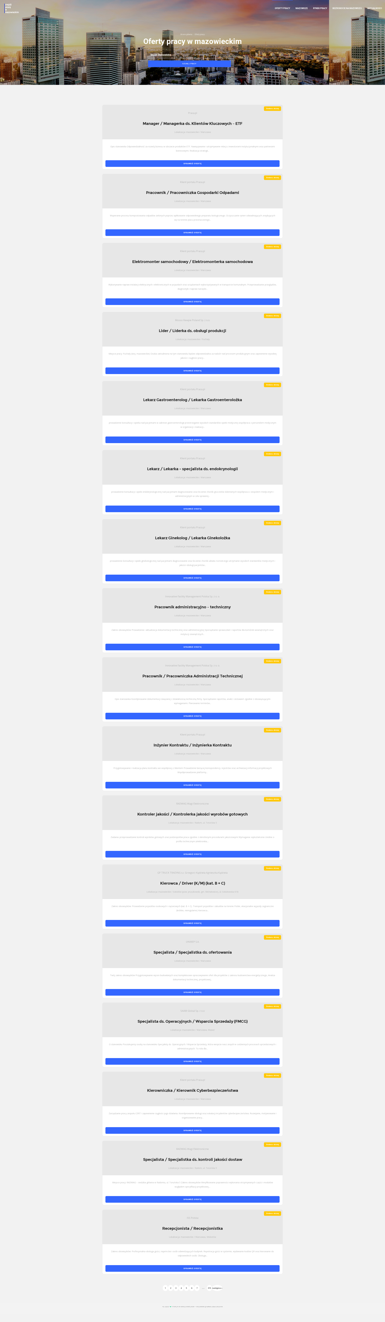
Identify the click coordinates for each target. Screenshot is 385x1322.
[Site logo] (11, 8)
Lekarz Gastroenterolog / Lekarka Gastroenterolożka (192, 399)
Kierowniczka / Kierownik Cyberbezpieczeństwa (192, 1090)
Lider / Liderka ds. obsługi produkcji (192, 330)
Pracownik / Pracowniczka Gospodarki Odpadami (192, 192)
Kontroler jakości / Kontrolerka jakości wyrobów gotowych (192, 814)
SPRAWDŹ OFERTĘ (192, 164)
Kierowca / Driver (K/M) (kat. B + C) (192, 883)
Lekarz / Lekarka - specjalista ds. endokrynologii (192, 468)
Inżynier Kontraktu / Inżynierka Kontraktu (193, 745)
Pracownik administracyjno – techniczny (192, 607)
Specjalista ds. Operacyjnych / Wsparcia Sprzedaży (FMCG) (192, 1021)
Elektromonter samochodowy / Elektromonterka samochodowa (192, 261)
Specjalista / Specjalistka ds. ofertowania (192, 952)
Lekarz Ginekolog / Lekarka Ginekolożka (192, 538)
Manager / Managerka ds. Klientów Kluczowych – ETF (192, 123)
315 (209, 1288)
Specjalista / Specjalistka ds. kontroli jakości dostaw (192, 1159)
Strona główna (186, 34)
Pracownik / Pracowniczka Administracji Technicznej (192, 676)
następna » (217, 1288)
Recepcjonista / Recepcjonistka (192, 1228)
